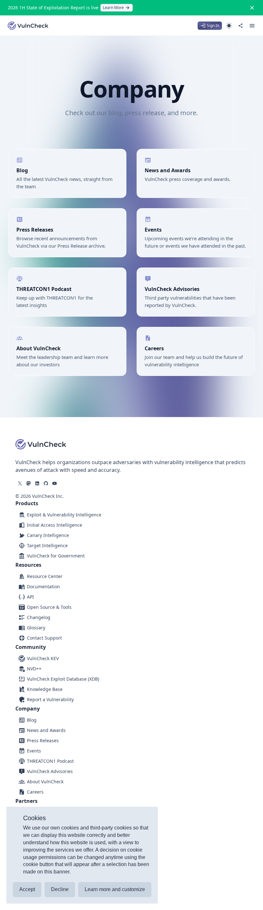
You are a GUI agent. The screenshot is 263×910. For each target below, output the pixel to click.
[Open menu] (252, 26)
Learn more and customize (115, 889)
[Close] (252, 8)
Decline (60, 889)
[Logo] (28, 25)
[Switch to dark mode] (229, 26)
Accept (27, 889)
